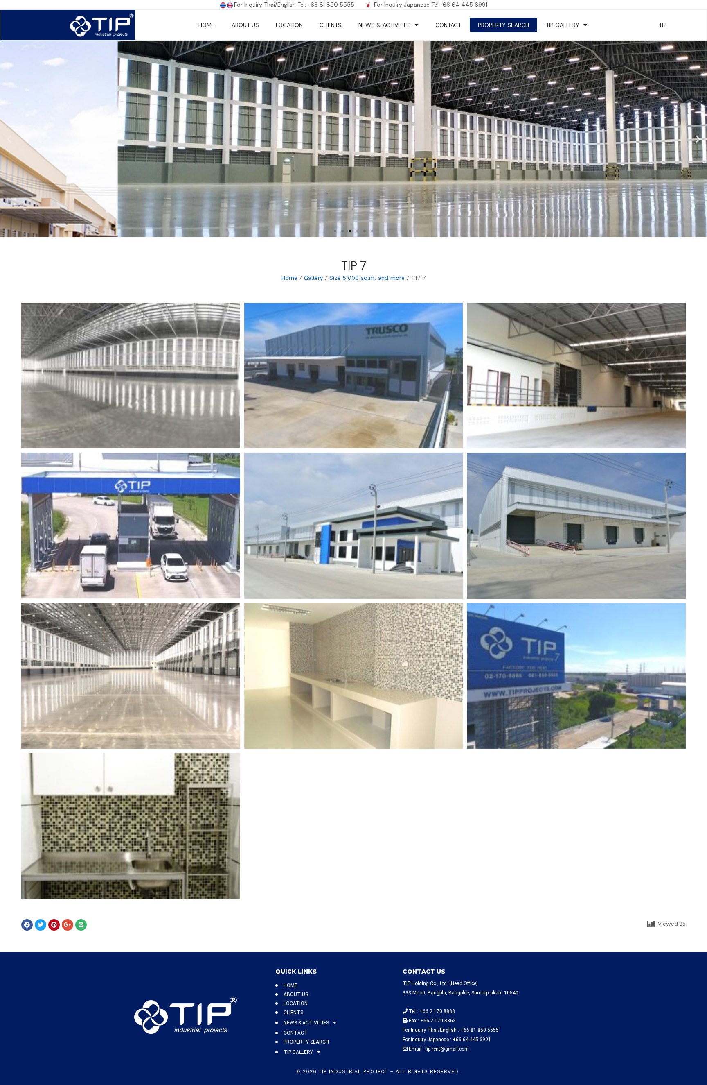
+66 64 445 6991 (472, 1039)
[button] (9, 139)
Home (289, 277)
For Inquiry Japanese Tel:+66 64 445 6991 (429, 4)
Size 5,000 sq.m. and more (367, 277)
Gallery (313, 277)
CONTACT (448, 25)
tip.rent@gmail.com (447, 1049)
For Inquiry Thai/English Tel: (271, 4)
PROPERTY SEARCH (503, 25)
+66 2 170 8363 (438, 1021)
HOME (206, 25)
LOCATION (289, 25)
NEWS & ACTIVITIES (384, 25)
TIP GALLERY (562, 25)
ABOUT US (245, 25)
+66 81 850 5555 (336, 4)
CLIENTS (331, 25)
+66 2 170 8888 (437, 1011)
